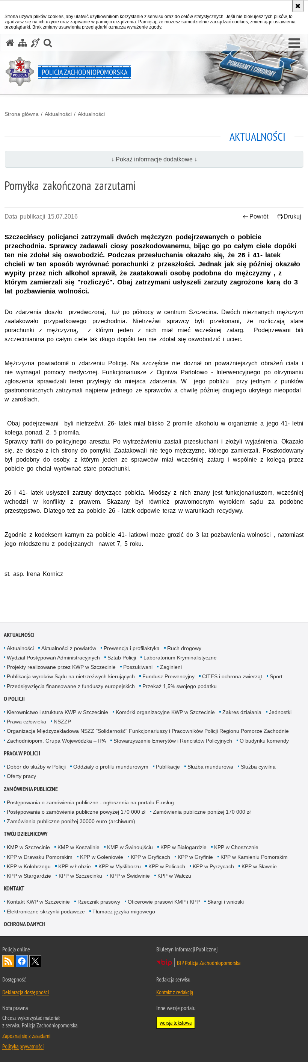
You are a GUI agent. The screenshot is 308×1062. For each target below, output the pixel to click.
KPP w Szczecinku (80, 876)
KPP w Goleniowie (101, 857)
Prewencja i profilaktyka (132, 648)
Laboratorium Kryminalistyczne (180, 658)
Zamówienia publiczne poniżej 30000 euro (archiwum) (71, 821)
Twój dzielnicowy (26, 834)
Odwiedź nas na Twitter (35, 961)
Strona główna (22, 114)
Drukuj (292, 216)
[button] (294, 44)
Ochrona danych (24, 924)
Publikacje (168, 767)
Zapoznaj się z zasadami (26, 1035)
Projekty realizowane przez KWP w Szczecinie (61, 667)
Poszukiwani (137, 667)
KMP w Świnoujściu (130, 847)
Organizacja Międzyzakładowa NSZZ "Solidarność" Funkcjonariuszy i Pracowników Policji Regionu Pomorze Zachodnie (148, 731)
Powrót (258, 216)
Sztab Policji (121, 658)
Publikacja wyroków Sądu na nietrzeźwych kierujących (71, 676)
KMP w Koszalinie (78, 847)
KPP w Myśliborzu (119, 866)
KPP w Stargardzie (29, 876)
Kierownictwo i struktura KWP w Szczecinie (57, 712)
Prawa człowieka (26, 722)
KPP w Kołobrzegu (29, 866)
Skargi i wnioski (225, 902)
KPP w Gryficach (150, 857)
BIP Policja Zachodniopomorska (208, 962)
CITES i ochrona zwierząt (232, 676)
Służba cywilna (258, 767)
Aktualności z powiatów (68, 648)
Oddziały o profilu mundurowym (110, 767)
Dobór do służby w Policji (36, 767)
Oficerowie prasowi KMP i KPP (164, 902)
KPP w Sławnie (259, 866)
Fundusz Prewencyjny (168, 676)
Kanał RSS (8, 961)
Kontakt (14, 888)
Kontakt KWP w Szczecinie (38, 902)
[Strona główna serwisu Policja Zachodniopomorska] (10, 42)
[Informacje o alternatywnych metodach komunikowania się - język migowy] (35, 42)
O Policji (14, 699)
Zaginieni (171, 667)
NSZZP (62, 722)
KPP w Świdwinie (130, 876)
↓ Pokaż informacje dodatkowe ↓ (154, 159)
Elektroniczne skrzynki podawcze (46, 912)
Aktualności (58, 114)
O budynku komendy (264, 741)
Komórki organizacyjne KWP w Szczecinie (165, 712)
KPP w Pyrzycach (213, 866)
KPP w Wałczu (174, 876)
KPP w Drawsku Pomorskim (39, 857)
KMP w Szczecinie (28, 847)
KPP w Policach (166, 866)
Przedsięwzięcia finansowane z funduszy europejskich (71, 686)
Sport (276, 676)
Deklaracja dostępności (25, 992)
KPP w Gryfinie (195, 857)
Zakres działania (241, 712)
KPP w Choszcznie (236, 847)
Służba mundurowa (210, 767)
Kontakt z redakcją (174, 992)
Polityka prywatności (23, 1046)
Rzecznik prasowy (98, 902)
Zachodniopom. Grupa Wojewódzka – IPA (56, 741)
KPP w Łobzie (74, 866)
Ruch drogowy (184, 648)
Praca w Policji (22, 753)
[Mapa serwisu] (22, 42)
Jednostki (280, 712)
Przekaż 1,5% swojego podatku (179, 686)
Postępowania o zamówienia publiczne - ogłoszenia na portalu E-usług (90, 802)
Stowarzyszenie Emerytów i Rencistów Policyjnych (172, 741)
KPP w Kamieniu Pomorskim (254, 857)
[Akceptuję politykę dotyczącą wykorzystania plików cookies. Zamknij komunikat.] (297, 6)
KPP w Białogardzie (183, 847)
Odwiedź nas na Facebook (22, 961)
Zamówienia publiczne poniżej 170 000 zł (202, 812)
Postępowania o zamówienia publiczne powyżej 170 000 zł (76, 812)
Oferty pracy (21, 776)
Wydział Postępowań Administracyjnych (53, 658)
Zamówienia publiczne (31, 789)
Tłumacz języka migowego (123, 912)
